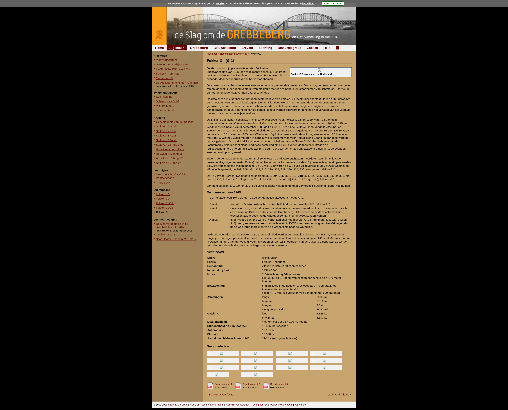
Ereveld (247, 48)
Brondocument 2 (251, 384)
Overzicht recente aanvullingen (206, 404)
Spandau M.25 (165, 110)
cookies (220, 3)
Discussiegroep (289, 48)
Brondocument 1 (223, 384)
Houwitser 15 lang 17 (169, 158)
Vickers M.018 (165, 105)
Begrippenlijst (260, 404)
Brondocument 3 (279, 384)
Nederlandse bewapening (233, 53)
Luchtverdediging (338, 394)
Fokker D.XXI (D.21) (222, 394)
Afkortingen (301, 404)
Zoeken (312, 48)
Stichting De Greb (177, 404)
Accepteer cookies (333, 3)
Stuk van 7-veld (166, 131)
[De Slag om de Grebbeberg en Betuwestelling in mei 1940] (254, 24)
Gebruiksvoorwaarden (237, 404)
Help (327, 48)
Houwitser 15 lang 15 (169, 153)
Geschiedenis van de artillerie (175, 121)
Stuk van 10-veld (166, 140)
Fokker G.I (162, 212)
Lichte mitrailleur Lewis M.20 (174, 68)
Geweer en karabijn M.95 (172, 64)
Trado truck (163, 182)
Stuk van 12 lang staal (170, 144)
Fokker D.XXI (164, 207)
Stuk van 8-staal (166, 135)
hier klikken (308, 3)
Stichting (265, 48)
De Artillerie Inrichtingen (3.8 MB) (177, 82)
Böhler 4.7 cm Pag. (168, 73)
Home (159, 48)
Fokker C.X (163, 198)
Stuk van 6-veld (166, 126)
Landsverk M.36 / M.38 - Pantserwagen (171, 176)
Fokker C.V (163, 194)
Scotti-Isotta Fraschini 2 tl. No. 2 (176, 238)
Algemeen (176, 48)
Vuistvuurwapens (167, 59)
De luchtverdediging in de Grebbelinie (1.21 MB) (172, 225)
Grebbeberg (199, 48)
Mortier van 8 (164, 78)
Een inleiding (164, 96)
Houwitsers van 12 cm (170, 149)
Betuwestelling (225, 48)
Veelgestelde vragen (281, 404)
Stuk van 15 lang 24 (168, 162)
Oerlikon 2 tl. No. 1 (168, 234)
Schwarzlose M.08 (167, 101)
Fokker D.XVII (165, 203)
